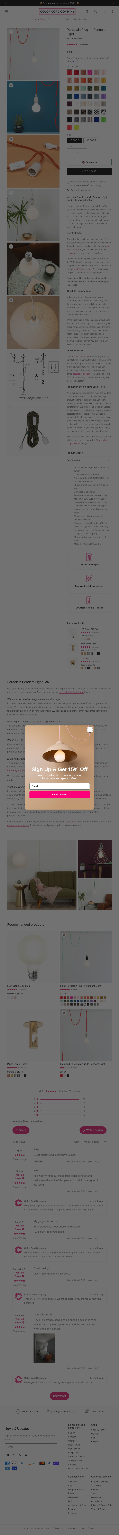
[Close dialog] (90, 729)
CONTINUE (59, 794)
